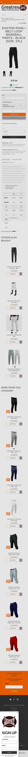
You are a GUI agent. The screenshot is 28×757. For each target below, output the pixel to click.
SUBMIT (9, 752)
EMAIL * (4, 745)
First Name (5, 739)
